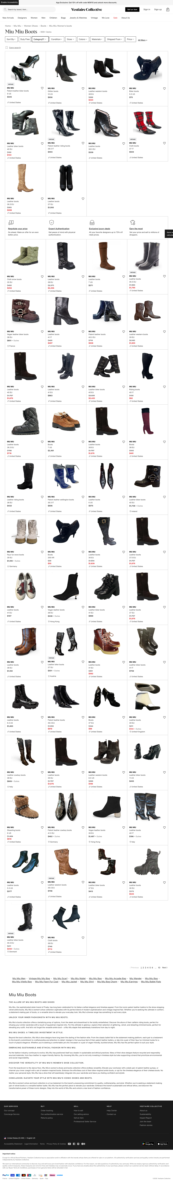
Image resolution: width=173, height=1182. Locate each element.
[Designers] (29, 18)
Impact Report (146, 1118)
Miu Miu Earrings (129, 981)
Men (43, 17)
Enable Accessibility (9, 2)
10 (159, 967)
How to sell (78, 1110)
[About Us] (132, 18)
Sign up (158, 9)
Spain (42, 1178)
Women (34, 17)
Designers (22, 17)
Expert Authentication (59, 228)
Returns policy (47, 1118)
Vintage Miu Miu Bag (39, 978)
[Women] (40, 18)
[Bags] (68, 18)
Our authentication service (52, 1114)
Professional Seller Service (85, 1121)
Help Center (112, 1110)
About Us (125, 17)
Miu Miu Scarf (60, 978)
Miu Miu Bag (95, 978)
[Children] (59, 18)
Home (8, 25)
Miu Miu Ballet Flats (151, 981)
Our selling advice (81, 1114)
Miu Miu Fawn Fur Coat (46, 981)
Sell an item (132, 9)
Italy (46, 1178)
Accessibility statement (13, 1144)
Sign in (146, 9)
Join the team (145, 1121)
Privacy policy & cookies (56, 1144)
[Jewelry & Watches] (89, 18)
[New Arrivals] (16, 18)
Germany (35, 1178)
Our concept (9, 1110)
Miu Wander (136, 978)
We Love (105, 17)
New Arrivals (8, 17)
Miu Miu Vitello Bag (22, 981)
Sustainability (145, 1114)
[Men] (47, 18)
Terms (42, 1144)
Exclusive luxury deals (99, 228)
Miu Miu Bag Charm (107, 981)
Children (53, 17)
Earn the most (136, 228)
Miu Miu (17, 25)
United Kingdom (14, 1178)
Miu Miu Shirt (87, 981)
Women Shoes (31, 25)
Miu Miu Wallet (78, 978)
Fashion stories (146, 1125)
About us (143, 1110)
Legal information (31, 1144)
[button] (168, 9)
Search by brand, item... (18, 9)
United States (25, 1178)
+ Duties (15, 340)
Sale (115, 17)
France (5, 1178)
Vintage (94, 17)
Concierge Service (11, 1114)
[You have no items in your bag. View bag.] (168, 9)
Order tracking (47, 1110)
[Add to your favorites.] (42, 88)
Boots (43, 25)
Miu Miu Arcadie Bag (115, 978)
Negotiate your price (17, 228)
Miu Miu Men (19, 978)
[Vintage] (100, 18)
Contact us (111, 1114)
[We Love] (111, 18)
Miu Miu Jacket (69, 981)
